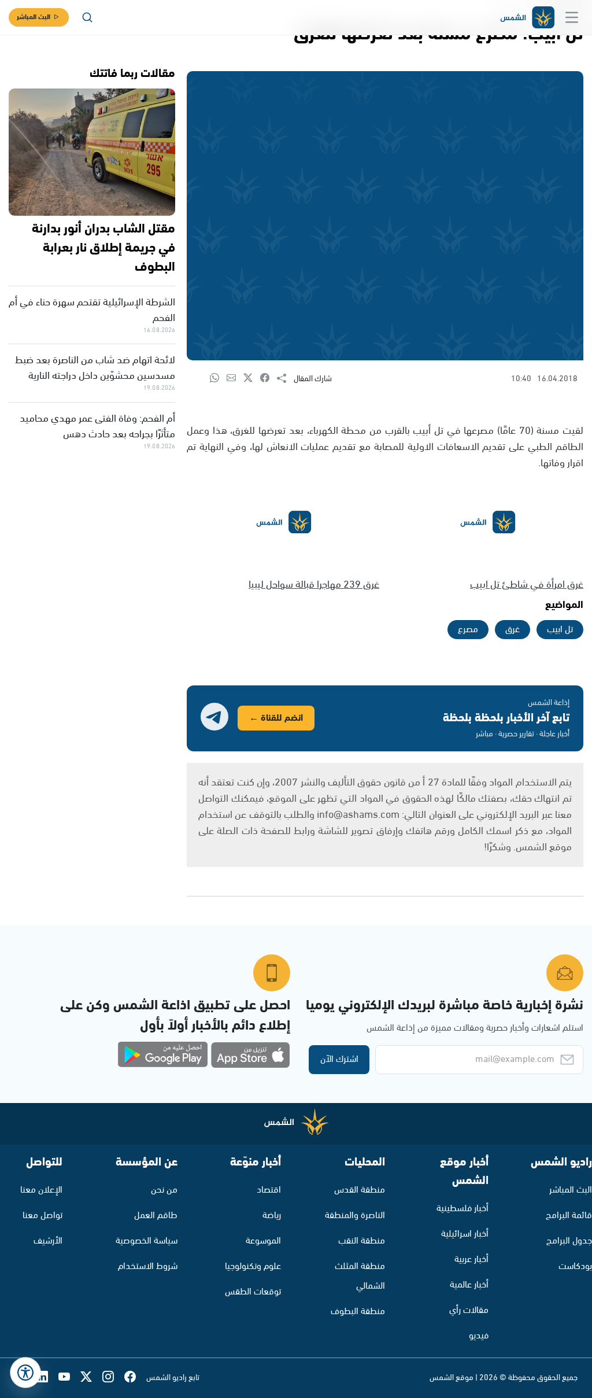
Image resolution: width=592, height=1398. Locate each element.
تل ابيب (560, 629)
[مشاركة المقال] (285, 379)
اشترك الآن (339, 1059)
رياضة (271, 1215)
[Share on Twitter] (251, 378)
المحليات (365, 1162)
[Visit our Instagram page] (113, 1378)
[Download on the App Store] (250, 1055)
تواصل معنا (42, 1215)
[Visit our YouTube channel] (69, 1378)
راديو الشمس (561, 1162)
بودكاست (575, 1266)
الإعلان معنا (41, 1190)
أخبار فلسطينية (462, 1208)
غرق (512, 629)
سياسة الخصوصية (146, 1241)
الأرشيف (48, 1241)
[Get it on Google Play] (163, 1055)
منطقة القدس (359, 1190)
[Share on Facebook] (268, 378)
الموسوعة (263, 1241)
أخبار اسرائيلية (465, 1234)
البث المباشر (33, 17)
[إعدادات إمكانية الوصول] (25, 1373)
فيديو (479, 1335)
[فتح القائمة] (571, 17)
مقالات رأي (469, 1310)
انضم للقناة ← (276, 718)
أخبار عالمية (469, 1285)
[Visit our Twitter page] (91, 1378)
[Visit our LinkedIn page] (47, 1378)
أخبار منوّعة (255, 1162)
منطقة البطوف (358, 1311)
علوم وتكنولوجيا (253, 1266)
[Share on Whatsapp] (218, 378)
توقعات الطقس (253, 1292)
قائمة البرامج (569, 1215)
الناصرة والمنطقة (355, 1215)
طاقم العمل (155, 1215)
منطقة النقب (361, 1241)
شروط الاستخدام (147, 1266)
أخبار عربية (471, 1259)
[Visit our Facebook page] (135, 1378)
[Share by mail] (235, 378)
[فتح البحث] (87, 17)
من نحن (164, 1190)
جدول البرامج (569, 1241)
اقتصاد (269, 1190)
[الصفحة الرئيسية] (526, 17)
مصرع (468, 629)
